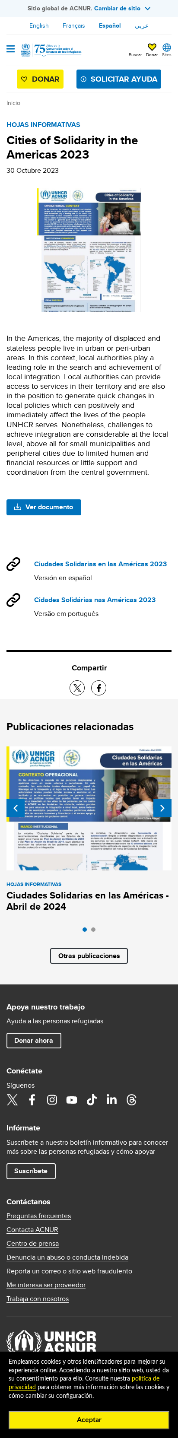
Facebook (32, 1099)
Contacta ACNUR (32, 1230)
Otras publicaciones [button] (89, 956)
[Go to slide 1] (87, 931)
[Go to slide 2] (95, 931)
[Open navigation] (10, 49)
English (39, 25)
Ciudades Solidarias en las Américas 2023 (100, 564)
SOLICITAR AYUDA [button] (124, 79)
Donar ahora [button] (33, 1040)
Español (110, 25)
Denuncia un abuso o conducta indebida (67, 1257)
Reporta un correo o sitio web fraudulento (69, 1271)
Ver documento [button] (49, 507)
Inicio (13, 102)
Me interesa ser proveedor (46, 1285)
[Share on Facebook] (98, 687)
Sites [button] (167, 54)
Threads (131, 1099)
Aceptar (89, 1419)
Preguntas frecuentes (38, 1216)
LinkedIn (111, 1099)
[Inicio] (50, 50)
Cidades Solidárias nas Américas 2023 (95, 600)
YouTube (71, 1099)
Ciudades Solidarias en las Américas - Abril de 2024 (87, 901)
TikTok (91, 1099)
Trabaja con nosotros (37, 1299)
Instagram (51, 1099)
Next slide (162, 808)
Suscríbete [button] (31, 1171)
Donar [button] (152, 54)
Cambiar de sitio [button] (117, 8)
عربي (142, 25)
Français (74, 25)
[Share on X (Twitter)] (77, 687)
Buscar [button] (135, 54)
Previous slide (15, 808)
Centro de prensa (32, 1243)
